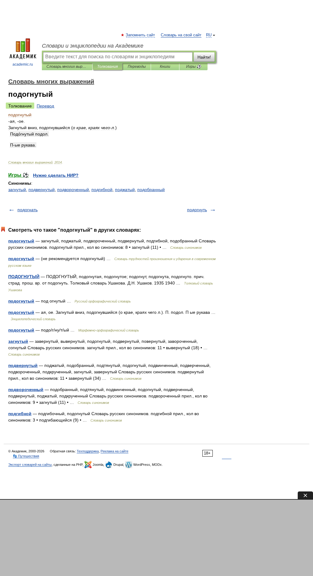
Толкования (107, 66)
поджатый (125, 189)
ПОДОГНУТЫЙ (23, 276)
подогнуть (197, 209)
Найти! (204, 57)
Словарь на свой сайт (181, 35)
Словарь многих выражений (67, 66)
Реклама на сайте (114, 451)
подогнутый (21, 240)
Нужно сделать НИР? (56, 175)
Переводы (137, 66)
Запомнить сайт (140, 35)
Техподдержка (88, 451)
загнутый (17, 189)
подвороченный (73, 189)
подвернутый (41, 189)
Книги (165, 66)
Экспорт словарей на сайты (30, 464)
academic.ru (23, 64)
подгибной (101, 189)
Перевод (45, 105)
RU (209, 35)
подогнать (27, 209)
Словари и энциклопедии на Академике (92, 46)
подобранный (151, 189)
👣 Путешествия (26, 456)
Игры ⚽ (193, 66)
